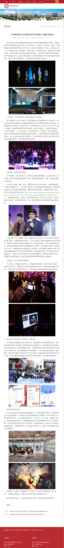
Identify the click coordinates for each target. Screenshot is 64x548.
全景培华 (34, 1)
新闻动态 (54, 26)
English (40, 1)
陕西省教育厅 (26, 530)
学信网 (41, 530)
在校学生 (13, 1)
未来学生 (6, 1)
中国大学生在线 (34, 530)
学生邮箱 (27, 1)
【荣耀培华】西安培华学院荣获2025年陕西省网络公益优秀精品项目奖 (28, 511)
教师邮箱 (20, 1)
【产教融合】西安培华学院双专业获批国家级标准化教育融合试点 (27, 514)
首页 (49, 26)
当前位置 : (44, 26)
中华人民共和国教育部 (15, 530)
